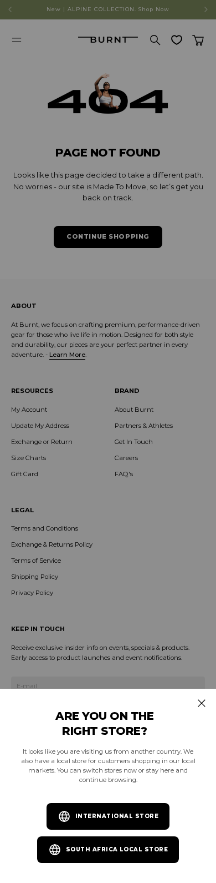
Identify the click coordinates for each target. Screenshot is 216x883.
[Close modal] (202, 703)
